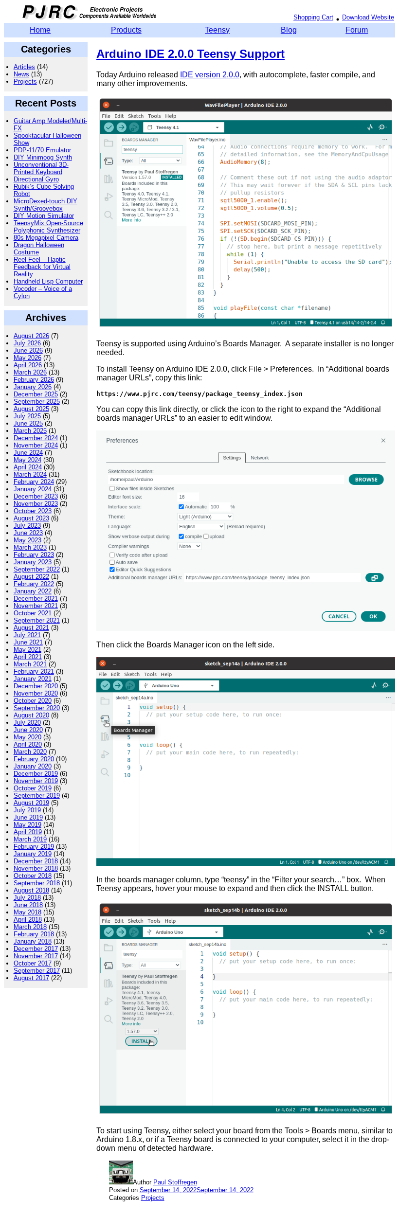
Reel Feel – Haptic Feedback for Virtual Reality (42, 267)
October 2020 (33, 700)
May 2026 (27, 357)
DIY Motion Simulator (44, 215)
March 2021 (30, 664)
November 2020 (36, 693)
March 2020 (30, 751)
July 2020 (27, 722)
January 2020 (33, 766)
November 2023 (36, 503)
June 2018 (28, 905)
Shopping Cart (313, 17)
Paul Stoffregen (175, 1182)
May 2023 (27, 540)
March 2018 (30, 926)
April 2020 (28, 744)
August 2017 (31, 978)
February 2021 (34, 671)
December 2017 (36, 948)
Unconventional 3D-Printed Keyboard (41, 168)
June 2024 (28, 452)
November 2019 (36, 781)
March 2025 (30, 430)
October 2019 (33, 788)
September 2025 (37, 401)
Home (40, 30)
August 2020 (31, 715)
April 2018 (28, 919)
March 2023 (30, 547)
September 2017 (37, 970)
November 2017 (36, 956)
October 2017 (33, 963)
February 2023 (34, 554)
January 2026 (33, 387)
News (21, 74)
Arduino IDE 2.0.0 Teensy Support (190, 53)
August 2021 (31, 627)
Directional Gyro (36, 179)
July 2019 (27, 810)
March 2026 (30, 372)
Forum (356, 30)
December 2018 (36, 861)
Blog (289, 30)
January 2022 (33, 591)
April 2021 (28, 657)
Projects (25, 81)
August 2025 (31, 408)
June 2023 (28, 532)
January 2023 (33, 562)
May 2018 (27, 912)
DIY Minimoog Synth (43, 157)
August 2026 (31, 336)
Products (126, 30)
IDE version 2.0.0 (209, 75)
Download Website (368, 17)
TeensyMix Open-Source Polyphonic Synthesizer (48, 226)
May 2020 (27, 737)
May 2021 (27, 649)
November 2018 (36, 868)
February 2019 (34, 846)
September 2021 (37, 620)
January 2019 (33, 854)
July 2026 (27, 343)
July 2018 (27, 897)
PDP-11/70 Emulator (42, 150)
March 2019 (30, 839)
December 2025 (36, 394)
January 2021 (33, 678)
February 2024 (34, 481)
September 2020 (37, 708)
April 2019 (28, 832)
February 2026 (34, 379)
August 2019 (31, 802)
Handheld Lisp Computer (48, 281)
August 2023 (31, 518)
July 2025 (27, 416)
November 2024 (36, 445)
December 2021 (36, 598)
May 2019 (27, 824)
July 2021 (27, 635)
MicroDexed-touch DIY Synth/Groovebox (45, 204)
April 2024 (28, 467)
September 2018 (37, 883)
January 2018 (33, 941)
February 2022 (34, 584)
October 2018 (33, 875)
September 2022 (37, 569)
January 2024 (33, 489)
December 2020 (36, 686)
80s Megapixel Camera (46, 237)
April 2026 (28, 365)
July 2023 (27, 525)
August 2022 (31, 576)
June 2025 (28, 423)
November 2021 (36, 605)
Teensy (217, 30)
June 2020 (28, 729)
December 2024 (36, 438)
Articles (24, 67)
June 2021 (28, 642)
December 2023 (36, 496)
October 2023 (33, 511)
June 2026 (28, 350)
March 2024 (30, 474)
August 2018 (31, 890)
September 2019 (37, 795)
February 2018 (34, 934)
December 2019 (36, 773)
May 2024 (27, 460)
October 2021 (33, 613)
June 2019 (28, 817)
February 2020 (34, 759)
